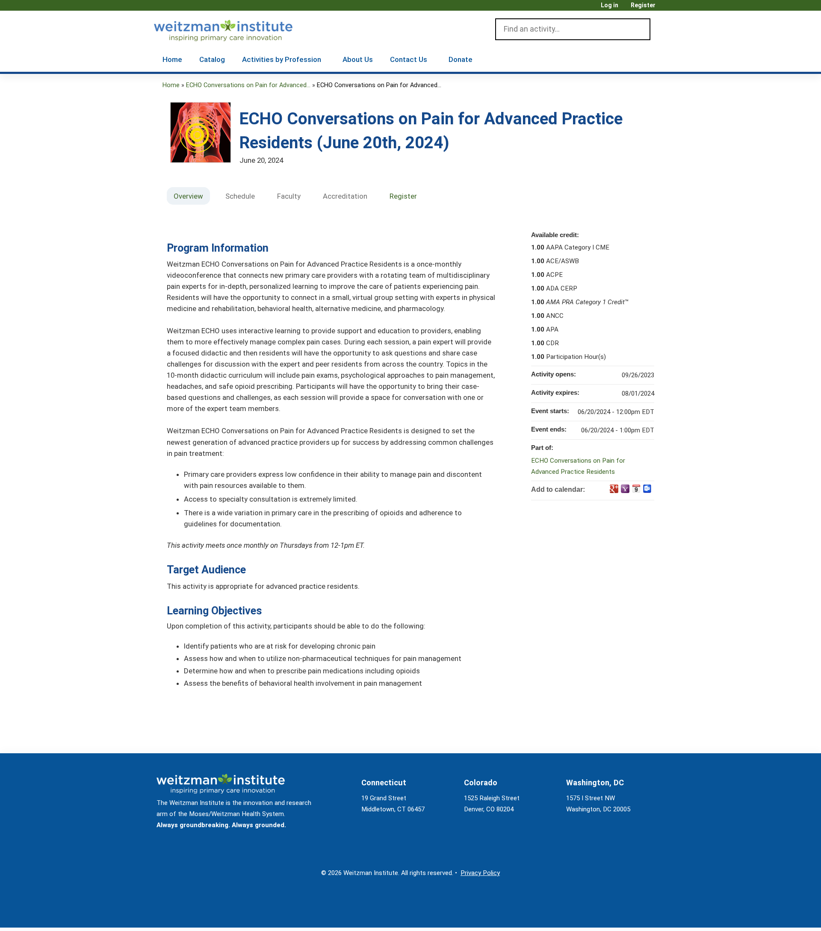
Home (172, 59)
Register (643, 5)
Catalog (212, 59)
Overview (188, 196)
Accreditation (345, 196)
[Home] (235, 29)
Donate (461, 59)
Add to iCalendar (636, 488)
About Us (358, 59)
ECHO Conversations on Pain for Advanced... (248, 85)
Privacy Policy (480, 873)
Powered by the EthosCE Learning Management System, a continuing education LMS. (636, 914)
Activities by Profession (281, 59)
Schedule (240, 196)
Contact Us (408, 59)
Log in (609, 5)
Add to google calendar (614, 489)
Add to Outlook (647, 489)
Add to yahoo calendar (625, 489)
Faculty (289, 196)
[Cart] (664, 8)
